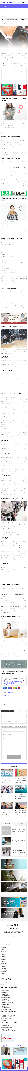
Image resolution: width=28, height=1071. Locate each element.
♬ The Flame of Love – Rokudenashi (12, 684)
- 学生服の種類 (4, 994)
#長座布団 (9, 682)
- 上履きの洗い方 (5, 1025)
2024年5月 (3, 954)
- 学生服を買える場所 (6, 995)
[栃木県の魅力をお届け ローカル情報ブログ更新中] (14, 890)
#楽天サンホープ (7, 681)
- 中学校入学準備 (5, 990)
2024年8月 (3, 949)
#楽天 (18, 681)
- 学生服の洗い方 (5, 1001)
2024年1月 (3, 961)
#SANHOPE (14, 681)
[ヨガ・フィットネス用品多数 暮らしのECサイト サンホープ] (14, 879)
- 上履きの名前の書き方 (6, 1027)
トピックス (20, 823)
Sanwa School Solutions (10, 2)
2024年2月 (3, 959)
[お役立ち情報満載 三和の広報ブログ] (14, 906)
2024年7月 (3, 951)
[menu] (23, 2)
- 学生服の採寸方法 (5, 997)
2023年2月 (3, 965)
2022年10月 (4, 971)
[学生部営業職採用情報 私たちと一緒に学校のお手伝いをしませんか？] (14, 917)
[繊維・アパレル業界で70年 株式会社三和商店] (14, 868)
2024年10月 (4, 947)
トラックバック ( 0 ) (20, 710)
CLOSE (25, 1059)
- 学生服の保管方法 (5, 1007)
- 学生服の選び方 (5, 999)
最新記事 (4, 9)
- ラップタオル (4, 1020)
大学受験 (4, 16)
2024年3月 (3, 958)
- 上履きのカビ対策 (5, 1029)
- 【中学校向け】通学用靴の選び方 (9, 1030)
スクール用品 (5, 13)
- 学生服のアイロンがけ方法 (7, 1002)
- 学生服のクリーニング (6, 1006)
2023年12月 (4, 963)
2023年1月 (3, 966)
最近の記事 (7, 823)
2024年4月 (3, 956)
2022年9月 (3, 973)
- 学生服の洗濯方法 (5, 1004)
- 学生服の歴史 (4, 992)
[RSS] (14, 936)
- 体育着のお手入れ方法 (6, 1016)
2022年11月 (4, 970)
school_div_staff (10, 692)
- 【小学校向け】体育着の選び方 (8, 1015)
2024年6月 (3, 953)
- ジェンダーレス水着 (6, 1018)
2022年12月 (4, 968)
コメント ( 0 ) (7, 710)
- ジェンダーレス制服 (6, 1009)
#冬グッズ (7, 683)
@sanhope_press (8, 678)
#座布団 (14, 682)
